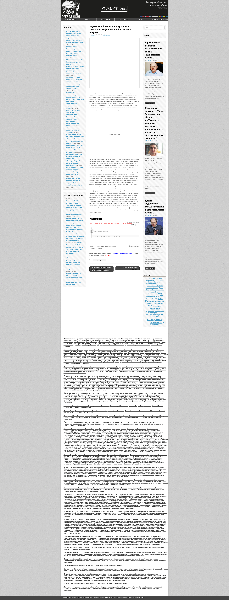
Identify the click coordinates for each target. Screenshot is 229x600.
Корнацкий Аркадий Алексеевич (128, 441)
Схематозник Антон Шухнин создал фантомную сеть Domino (74, 275)
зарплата (153, 316)
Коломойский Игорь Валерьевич (105, 439)
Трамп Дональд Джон (112, 541)
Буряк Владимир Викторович (150, 362)
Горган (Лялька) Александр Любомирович (100, 385)
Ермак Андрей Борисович (119, 406)
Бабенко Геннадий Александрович (76, 350)
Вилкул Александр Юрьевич (94, 370)
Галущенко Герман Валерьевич (107, 378)
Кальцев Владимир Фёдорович (96, 429)
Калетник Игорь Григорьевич (74, 429)
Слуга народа (157, 306)
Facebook (122, 253)
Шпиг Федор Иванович (131, 579)
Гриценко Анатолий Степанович (106, 388)
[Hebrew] (150, 16)
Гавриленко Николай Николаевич (75, 376)
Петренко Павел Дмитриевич (105, 499)
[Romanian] (160, 16)
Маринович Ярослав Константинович (84, 469)
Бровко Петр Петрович (132, 360)
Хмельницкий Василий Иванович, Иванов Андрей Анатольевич (136, 559)
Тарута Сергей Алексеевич (124, 536)
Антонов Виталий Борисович (74, 343)
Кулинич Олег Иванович (126, 450)
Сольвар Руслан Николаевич (85, 528)
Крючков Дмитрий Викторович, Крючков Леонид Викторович (117, 447)
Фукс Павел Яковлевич (96, 555)
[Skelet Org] (114, 9)
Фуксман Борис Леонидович (115, 555)
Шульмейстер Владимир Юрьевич (76, 580)
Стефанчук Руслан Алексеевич (143, 530)
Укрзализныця (151, 311)
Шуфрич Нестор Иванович (115, 580)
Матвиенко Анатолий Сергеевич (154, 469)
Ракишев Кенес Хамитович (112, 511)
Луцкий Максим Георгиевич (83, 464)
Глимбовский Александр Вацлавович (152, 381)
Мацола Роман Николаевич (137, 470)
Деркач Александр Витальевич (107, 396)
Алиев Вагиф (135, 340)
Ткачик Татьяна (91, 539)
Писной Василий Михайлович (109, 502)
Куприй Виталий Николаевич (86, 451)
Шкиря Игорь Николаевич (115, 577)
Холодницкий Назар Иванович (74, 560)
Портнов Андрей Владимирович (117, 503)
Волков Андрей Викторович (95, 371)
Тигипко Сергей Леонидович (108, 538)
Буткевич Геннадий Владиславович (76, 363)
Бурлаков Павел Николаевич (130, 362)
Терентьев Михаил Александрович (85, 538)
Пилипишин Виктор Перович (74, 500)
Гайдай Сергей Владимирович (98, 376)
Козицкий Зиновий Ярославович (116, 438)
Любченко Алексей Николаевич (121, 464)
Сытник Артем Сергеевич (72, 533)
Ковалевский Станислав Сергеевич (124, 436)
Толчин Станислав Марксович (155, 539)
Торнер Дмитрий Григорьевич (93, 541)
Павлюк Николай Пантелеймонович (139, 494)
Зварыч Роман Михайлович (118, 416)
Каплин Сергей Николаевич (136, 429)
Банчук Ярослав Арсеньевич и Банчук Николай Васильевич (106, 351)
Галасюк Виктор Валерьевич (86, 378)
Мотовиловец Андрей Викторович (76, 476)
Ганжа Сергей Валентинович (129, 378)
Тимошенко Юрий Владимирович (154, 538)
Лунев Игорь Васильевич (97, 462)
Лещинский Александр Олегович (144, 458)
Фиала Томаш (162, 552)
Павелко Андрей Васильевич (74, 494)
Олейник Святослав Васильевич (75, 488)
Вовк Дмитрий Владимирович (74, 371)
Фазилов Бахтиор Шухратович (123, 552)
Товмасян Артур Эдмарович (108, 539)
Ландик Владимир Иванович (129, 456)
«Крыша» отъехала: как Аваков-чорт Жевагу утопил (74, 130)
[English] (143, 16)
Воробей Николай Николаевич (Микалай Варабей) (146, 371)
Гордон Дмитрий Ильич (146, 385)
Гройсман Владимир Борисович (130, 388)
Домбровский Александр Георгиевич (85, 399)
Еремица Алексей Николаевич (98, 406)
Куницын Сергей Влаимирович (147, 450)
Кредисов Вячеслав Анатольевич (75, 445)
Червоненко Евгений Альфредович (117, 569)
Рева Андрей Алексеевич (155, 511)
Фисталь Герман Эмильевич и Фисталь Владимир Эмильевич (127, 554)
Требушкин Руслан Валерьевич (132, 541)
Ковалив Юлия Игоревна (144, 436)
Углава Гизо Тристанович (73, 547)
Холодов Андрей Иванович (95, 560)
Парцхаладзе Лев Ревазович (149, 496)
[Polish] (157, 16)
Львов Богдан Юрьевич (102, 464)
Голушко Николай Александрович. (108, 384)
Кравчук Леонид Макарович (137, 444)
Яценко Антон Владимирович (141, 588)
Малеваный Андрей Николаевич (144, 467)
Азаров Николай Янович (100, 340)
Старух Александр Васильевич (97, 530)
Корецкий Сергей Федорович (106, 441)
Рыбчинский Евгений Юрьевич (142, 514)
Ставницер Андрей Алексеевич (74, 530)
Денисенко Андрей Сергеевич (135, 395)
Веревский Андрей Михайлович (156, 368)
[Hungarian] (155, 16)
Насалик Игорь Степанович (143, 480)
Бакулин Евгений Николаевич (135, 350)
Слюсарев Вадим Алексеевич (106, 525)
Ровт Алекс (111, 513)
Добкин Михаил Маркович (139, 398)
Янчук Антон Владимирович (101, 587)
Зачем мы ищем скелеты (160, 19)
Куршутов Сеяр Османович (127, 451)
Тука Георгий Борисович (81, 544)
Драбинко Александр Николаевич (111, 399)
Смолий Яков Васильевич (72, 527)
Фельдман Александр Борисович (145, 552)
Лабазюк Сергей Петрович (73, 455)
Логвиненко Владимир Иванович (84, 461)
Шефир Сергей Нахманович (156, 575)
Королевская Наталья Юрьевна (74, 442)
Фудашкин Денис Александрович (75, 555)
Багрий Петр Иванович (97, 350)
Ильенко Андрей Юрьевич (85, 424)
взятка (159, 312)
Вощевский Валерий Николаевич (75, 373)
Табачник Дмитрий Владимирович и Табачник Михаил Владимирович (89, 536)
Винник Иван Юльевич (139, 370)
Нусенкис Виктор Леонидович (119, 484)
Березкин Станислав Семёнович (152, 356)
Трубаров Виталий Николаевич (119, 542)
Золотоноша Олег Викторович (112, 417)
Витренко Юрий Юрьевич (157, 370)
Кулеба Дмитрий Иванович (82, 450)
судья (152, 324)
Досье (161, 288)
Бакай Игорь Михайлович (114, 350)
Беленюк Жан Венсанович (97, 354)
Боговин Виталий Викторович (118, 357)
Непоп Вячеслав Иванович (151, 481)
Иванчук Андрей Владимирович (75, 422)
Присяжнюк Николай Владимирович (87, 505)
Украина (155, 308)
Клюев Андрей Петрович (153, 435)
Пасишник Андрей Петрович (87, 497)
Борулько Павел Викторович (114, 360)
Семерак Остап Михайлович (73, 524)
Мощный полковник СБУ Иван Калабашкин (74, 282)
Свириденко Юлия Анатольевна (121, 521)
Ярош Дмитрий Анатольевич (120, 588)
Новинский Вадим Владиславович (95, 484)
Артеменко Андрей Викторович (119, 343)
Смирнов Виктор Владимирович (154, 525)
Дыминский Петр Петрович (142, 401)
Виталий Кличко (151, 283)
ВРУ (162, 280)
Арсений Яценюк (151, 280)
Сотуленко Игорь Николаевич (105, 528)
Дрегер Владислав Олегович (156, 399)
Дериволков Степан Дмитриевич (84, 396)
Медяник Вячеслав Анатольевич (110, 472)
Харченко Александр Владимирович (100, 559)
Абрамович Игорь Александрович (120, 339)
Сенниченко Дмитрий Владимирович (117, 524)
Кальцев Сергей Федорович (116, 429)
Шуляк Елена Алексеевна (97, 580)
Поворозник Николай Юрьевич (131, 502)
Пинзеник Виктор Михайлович (96, 500)
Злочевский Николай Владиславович (88, 417)
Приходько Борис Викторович (150, 505)
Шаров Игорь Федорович (72, 574)
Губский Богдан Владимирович (153, 388)
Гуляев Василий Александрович (75, 390)
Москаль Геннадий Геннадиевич (152, 475)
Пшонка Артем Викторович (82, 508)
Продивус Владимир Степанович (110, 506)
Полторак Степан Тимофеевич (74, 503)
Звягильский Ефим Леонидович (140, 416)
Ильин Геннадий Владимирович (126, 424)
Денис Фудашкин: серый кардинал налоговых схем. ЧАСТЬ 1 (154, 206)
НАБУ (156, 296)
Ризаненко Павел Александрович (95, 513)
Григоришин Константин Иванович (139, 387)
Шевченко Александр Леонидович (87, 575)
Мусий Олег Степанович (120, 476)
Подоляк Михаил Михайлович (154, 502)
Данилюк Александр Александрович (102, 393)
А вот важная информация (73, 339)
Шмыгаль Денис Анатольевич (92, 579)
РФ (148, 303)
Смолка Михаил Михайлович (92, 527)
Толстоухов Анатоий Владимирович (131, 539)
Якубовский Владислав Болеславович (77, 587)
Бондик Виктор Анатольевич (93, 360)
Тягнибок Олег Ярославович (150, 544)
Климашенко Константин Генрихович (115, 433)
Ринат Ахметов (156, 303)
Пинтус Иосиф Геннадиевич (118, 500)
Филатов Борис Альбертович (73, 554)
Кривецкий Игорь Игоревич (97, 445)
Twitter (127, 253)
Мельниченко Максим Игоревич (156, 472)
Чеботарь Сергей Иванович (73, 569)
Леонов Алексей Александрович (121, 458)
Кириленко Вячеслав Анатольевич (152, 432)
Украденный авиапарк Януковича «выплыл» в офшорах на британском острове (110, 29)
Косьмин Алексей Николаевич (151, 442)
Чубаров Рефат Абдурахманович (132, 570)
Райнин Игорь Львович (94, 511)
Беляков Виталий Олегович (145, 354)
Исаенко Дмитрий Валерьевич (74, 425)
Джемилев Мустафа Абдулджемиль (131, 396)
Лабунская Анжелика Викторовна (94, 455)
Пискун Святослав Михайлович (86, 502)
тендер (156, 324)
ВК (131, 253)
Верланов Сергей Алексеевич (73, 370)
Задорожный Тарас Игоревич (74, 416)
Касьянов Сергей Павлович (129, 430)
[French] (146, 16)
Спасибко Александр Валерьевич (128, 528)
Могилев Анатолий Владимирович (85, 475)
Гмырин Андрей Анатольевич (74, 382)
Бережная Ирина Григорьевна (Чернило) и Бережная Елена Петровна (97, 356)
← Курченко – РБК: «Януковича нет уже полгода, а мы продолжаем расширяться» (101, 269)
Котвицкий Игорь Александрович (90, 444)
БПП (159, 280)
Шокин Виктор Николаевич (113, 579)
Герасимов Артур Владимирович (109, 379)
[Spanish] (164, 16)
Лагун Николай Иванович (90, 456)
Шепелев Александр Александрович (133, 575)
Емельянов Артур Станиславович (76, 406)
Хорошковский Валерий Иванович (141, 560)
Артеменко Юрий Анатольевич (142, 343)
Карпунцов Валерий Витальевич (86, 430)
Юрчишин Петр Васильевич (117, 583)
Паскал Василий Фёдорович (107, 497)
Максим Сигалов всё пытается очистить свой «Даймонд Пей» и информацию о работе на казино (75, 139)
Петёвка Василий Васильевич (84, 499)
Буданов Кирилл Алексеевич (90, 362)
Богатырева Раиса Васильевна (97, 357)
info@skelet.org (139, 597)
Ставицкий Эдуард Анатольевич (152, 528)
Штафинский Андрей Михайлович (152, 579)
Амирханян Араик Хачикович (74, 342)
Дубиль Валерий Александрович (75, 401)
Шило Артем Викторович (72, 577)
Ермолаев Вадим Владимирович (140, 406)
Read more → (150, 103)
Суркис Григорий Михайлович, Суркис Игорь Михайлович (135, 531)
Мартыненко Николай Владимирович (128, 469)
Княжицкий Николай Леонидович (76, 436)
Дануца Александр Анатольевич (126, 393)
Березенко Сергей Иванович (130, 356)
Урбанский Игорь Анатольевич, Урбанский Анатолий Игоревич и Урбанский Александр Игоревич (114, 548)
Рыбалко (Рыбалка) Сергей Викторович (116, 514)
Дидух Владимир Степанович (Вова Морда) (114, 398)
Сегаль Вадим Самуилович (82, 522)
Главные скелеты (70, 19)
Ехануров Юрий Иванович (82, 407)
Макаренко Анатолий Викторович (120, 467)
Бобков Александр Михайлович (75, 357)
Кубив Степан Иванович (147, 447)
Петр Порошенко (154, 299)
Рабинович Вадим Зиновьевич (74, 511)
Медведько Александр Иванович (86, 472)
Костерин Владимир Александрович (127, 442)
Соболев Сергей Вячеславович (138, 527)
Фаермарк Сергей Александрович (99, 552)
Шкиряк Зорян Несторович (133, 577)
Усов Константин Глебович (80, 549)
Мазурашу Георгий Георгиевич (96, 467)
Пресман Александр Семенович (140, 503)
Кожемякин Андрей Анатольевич (92, 438)
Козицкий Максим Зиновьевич (139, 438)
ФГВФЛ (158, 311)
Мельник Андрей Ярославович (133, 472)
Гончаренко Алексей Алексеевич (154, 384)
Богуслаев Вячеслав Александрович (85, 359)
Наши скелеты (105, 19)
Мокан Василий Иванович (107, 475)
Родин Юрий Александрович (126, 513)
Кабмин (152, 292)
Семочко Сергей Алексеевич (93, 524)
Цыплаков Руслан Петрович (113, 565)
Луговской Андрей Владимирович (76, 462)
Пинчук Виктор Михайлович (139, 500)
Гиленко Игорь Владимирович (93, 381)
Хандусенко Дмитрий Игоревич (75, 559)
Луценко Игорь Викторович (143, 462)
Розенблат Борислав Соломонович (149, 513)
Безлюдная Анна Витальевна (150, 353)
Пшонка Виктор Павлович (102, 508)
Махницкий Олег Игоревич (117, 470)
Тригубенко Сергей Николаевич (154, 541)
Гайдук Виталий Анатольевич (140, 376)
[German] (148, 16)
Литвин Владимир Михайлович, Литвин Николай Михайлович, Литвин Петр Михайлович (114, 459)
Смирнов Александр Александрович (130, 525)
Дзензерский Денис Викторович (86, 398)
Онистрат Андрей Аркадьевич (143, 488)
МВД (160, 294)
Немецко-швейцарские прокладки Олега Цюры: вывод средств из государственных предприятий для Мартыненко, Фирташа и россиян (74, 225)
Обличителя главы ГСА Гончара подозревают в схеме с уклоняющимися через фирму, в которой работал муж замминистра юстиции (75, 66)
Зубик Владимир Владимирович (135, 417)
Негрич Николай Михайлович (105, 481)
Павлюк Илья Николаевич (117, 494)
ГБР (154, 286)
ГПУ (158, 285)
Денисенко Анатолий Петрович (114, 395)
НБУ (162, 296)
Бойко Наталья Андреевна (127, 359)
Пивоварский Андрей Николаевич (129, 499)
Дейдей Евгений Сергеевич (148, 393)
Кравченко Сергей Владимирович (114, 444)
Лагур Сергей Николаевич (109, 456)
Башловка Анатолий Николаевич (97, 353)
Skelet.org (107, 597)
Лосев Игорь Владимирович (151, 461)
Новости (87, 19)
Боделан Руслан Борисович (107, 359)
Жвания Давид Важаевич (73, 411)
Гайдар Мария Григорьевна (119, 376)
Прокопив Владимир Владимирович (136, 506)
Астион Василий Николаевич (113, 345)
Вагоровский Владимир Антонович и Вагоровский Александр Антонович (90, 367)
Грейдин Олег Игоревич (80, 387)
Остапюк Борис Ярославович (140, 489)
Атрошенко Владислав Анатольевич (137, 345)
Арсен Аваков (157, 279)
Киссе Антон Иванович (72, 433)
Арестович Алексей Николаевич (96, 343)
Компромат (153, 294)
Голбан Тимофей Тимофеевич (142, 382)
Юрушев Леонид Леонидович (96, 583)
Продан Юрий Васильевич (89, 506)
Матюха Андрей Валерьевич (97, 470)
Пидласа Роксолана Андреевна (152, 499)
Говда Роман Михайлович (95, 382)
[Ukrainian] (167, 16)
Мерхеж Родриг (119, 473)
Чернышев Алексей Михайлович (85, 570)
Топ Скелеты (123, 19)
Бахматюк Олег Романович (152, 351)
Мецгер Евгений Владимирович (136, 473)
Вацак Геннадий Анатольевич (115, 368)
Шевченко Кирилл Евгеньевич (109, 575)
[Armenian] (141, 16)
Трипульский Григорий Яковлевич (76, 542)
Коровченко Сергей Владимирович (153, 441)
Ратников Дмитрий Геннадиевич (134, 511)
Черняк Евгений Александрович (108, 570)
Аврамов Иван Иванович (82, 340)
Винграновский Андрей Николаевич (117, 370)
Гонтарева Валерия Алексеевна (132, 384)
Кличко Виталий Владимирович (112, 435)
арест (162, 311)
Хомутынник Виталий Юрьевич (117, 560)
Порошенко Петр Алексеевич (95, 503)
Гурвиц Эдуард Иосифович (96, 390)
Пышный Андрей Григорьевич (123, 508)
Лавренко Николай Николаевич (118, 455)
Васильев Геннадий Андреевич (93, 368)
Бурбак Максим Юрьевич (110, 362)
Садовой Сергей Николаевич (113, 519)
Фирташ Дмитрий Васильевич (95, 554)
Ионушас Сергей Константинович (150, 424)
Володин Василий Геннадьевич (117, 371)
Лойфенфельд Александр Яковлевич (128, 461)
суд (162, 322)
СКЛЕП (107, 255)
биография (152, 313)
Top (224, 595)
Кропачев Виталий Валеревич (117, 445)
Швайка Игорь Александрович (113, 574)
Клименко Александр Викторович (141, 433)
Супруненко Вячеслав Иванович (101, 531)
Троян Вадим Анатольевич (98, 542)
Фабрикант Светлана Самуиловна (76, 552)
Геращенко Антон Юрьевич (131, 379)
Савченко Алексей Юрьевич (73, 519)
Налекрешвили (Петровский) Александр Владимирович (83, 480)
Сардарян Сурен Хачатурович (134, 519)
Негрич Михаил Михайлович (84, 481)
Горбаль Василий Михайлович (74, 385)
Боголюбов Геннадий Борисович (141, 357)
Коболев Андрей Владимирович (100, 436)
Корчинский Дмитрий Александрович (99, 442)
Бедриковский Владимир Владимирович (124, 353)
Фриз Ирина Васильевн (158, 554)
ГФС (161, 286)
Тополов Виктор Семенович (73, 541)
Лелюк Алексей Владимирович (98, 458)
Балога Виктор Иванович (155, 350)
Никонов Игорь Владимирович (142, 483)
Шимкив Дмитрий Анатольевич (93, 577)
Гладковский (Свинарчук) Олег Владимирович (121, 381)
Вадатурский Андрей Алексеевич (154, 367)
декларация (158, 315)
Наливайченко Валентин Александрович (118, 480)
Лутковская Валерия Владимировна (119, 462)
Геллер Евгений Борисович (88, 379)
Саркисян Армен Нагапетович (155, 519)
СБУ (150, 305)
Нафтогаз (149, 298)
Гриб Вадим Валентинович (99, 387)
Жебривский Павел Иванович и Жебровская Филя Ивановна (103, 411)
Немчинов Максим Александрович (129, 481)
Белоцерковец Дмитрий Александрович (121, 354)
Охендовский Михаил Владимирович (90, 491)
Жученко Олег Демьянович (84, 412)
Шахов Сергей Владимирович (91, 574)
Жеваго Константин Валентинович (137, 411)
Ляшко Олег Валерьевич (141, 464)
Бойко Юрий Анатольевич (146, 359)
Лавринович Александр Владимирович (144, 455)
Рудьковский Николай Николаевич (89, 514)
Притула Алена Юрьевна (109, 505)
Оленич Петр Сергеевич (95, 488)
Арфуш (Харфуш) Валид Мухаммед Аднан (87, 345)
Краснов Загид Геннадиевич (157, 444)
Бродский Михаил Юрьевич (151, 360)
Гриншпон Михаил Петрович (83, 388)
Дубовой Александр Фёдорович (98, 401)
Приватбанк (161, 301)
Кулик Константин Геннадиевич (105, 450)
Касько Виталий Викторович (109, 430)
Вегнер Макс (130, 368)
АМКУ (150, 278)
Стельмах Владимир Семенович (120, 530)
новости (155, 322)
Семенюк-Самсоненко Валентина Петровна (151, 522)
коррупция (154, 319)
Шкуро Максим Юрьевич (72, 579)
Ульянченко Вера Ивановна (92, 547)
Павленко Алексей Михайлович (96, 494)
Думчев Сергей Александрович (121, 401)
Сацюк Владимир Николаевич (74, 521)
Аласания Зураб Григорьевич (120, 340)
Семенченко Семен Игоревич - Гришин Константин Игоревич (114, 522)
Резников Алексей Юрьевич (73, 513)
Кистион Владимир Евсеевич (90, 433)
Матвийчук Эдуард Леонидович (75, 470)
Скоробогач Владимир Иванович (84, 525)
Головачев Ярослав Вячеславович (84, 384)
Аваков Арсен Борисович (141, 339)
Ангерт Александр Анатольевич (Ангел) (100, 342)
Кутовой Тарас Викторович (146, 451)
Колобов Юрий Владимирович (82, 439)
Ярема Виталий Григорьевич (122, 587)
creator (93, 34)
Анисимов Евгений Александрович (152, 342)
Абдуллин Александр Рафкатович (95, 339)
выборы (149, 315)
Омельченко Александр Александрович (118, 488)
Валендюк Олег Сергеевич (72, 368)
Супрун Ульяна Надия (82, 531)
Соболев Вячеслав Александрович (115, 527)
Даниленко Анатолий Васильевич (76, 393)
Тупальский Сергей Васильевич (102, 544)
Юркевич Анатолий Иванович (74, 583)
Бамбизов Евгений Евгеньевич (74, 351)
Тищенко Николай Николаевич (74, 539)
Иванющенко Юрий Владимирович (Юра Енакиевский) (107, 422)
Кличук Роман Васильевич (134, 435)
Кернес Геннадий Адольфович (108, 432)
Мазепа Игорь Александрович (74, 467)
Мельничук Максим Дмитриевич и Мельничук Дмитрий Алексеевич (88, 473)
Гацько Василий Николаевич (149, 378)
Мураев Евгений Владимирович (99, 476)
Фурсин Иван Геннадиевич (134, 555)
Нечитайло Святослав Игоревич (90, 483)
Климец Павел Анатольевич (91, 435)
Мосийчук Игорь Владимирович (128, 475)
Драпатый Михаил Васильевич (135, 399)
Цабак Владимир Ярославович (74, 565)
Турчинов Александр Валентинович (126, 544)
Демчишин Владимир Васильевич (90, 395)
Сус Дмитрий (161, 531)
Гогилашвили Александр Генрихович (118, 382)
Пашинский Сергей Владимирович (130, 497)
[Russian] (162, 16)
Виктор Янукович (99, 260)
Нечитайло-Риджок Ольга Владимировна (116, 483)
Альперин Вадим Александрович (152, 340)
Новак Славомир (77, 484)
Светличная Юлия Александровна (97, 521)
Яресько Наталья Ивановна (142, 587)
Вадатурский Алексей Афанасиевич (129, 367)
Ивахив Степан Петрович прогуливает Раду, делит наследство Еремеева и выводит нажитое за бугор (74, 51)
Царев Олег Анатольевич (94, 565)
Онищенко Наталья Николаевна (99, 489)
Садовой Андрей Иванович (93, 519)
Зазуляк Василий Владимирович (96, 416)
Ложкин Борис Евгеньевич (106, 461)
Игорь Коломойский (155, 290)
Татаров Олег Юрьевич (142, 536)
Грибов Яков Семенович (117, 387)
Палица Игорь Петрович (83, 496)
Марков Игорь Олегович (106, 469)
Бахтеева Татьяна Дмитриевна (74, 353)
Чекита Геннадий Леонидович (94, 569)
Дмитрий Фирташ (152, 288)
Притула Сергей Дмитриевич (128, 505)
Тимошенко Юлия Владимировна (130, 538)
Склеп (141, 19)
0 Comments (106, 34)
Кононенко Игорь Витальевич (127, 439)
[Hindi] (153, 16)
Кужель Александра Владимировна (93, 448)
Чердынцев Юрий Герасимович (141, 569)
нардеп (148, 322)
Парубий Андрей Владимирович (127, 496)
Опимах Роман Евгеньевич (120, 489)
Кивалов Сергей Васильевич (129, 432)
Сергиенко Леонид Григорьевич (142, 524)
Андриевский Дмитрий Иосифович (127, 342)
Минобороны (150, 296)
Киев (157, 292)
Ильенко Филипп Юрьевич (104, 424)
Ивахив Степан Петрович (136, 422)
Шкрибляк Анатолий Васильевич (155, 577)
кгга (157, 316)
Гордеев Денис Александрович (126, 385)
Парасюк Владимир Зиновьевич (104, 496)
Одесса (155, 299)
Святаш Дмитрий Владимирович (145, 521)
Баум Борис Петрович (135, 351)
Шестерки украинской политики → (130, 268)
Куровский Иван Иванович (107, 451)
